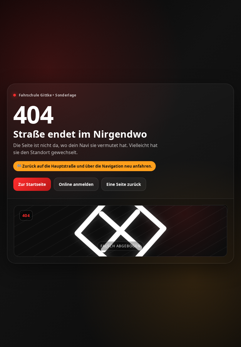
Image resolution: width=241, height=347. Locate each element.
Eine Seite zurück (123, 184)
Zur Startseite (32, 184)
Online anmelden (76, 184)
